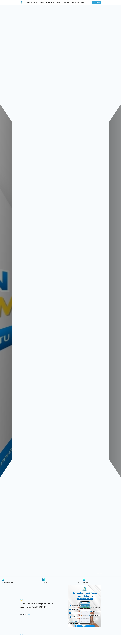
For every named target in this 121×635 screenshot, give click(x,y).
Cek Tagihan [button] (73, 2)
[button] (100, 573)
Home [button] (28, 2)
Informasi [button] (42, 2)
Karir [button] (68, 2)
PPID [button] (65, 2)
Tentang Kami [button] (34, 2)
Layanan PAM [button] (58, 2)
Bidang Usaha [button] (49, 2)
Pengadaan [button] (80, 2)
